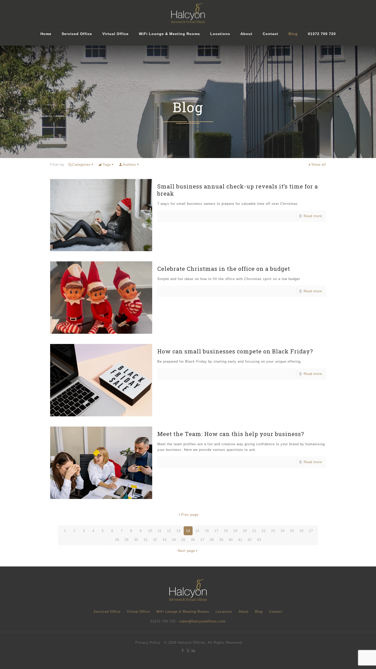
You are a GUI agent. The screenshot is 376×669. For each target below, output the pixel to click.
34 (174, 540)
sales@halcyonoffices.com (202, 621)
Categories (81, 164)
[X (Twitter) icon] (188, 650)
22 (264, 531)
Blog (259, 612)
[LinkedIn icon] (193, 650)
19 (235, 531)
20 (245, 531)
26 (302, 531)
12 (169, 531)
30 (136, 540)
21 (254, 531)
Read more (313, 216)
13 (178, 531)
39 (221, 540)
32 (155, 540)
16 (207, 531)
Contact (275, 612)
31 (145, 540)
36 (193, 540)
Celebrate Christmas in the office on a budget (223, 268)
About (244, 612)
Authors (129, 164)
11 (160, 531)
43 (259, 540)
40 (231, 540)
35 (183, 540)
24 (283, 531)
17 (216, 531)
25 (292, 531)
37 (202, 540)
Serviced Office (107, 612)
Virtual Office (138, 612)
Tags (107, 164)
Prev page (189, 515)
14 (188, 531)
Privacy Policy (147, 642)
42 (250, 540)
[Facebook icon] (183, 650)
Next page (186, 551)
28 (117, 540)
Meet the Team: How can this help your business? (230, 434)
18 (226, 531)
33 (164, 540)
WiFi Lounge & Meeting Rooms (182, 612)
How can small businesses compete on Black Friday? (235, 351)
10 (150, 531)
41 (240, 540)
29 (127, 540)
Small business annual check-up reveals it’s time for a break (237, 190)
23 (273, 531)
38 (212, 540)
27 (311, 531)
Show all (318, 164)
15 (197, 531)
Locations (224, 612)
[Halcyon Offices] (188, 13)
